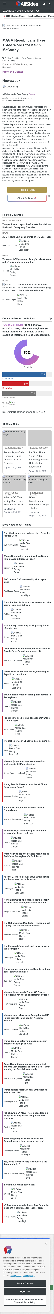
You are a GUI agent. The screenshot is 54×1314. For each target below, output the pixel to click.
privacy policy (16, 1275)
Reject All (25, 1291)
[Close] (46, 1243)
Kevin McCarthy (8, 60)
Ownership (38, 1238)
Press (28, 1238)
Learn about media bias (12, 100)
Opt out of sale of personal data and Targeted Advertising (24, 1301)
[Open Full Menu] (4, 4)
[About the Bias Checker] (49, 196)
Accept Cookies (25, 1283)
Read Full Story (27, 189)
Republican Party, (19, 58)
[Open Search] (50, 3)
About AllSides (17, 1238)
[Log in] (44, 3)
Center (32, 94)
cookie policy (28, 1275)
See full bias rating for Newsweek (16, 98)
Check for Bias (25, 198)
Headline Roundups (37, 15)
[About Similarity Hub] (50, 318)
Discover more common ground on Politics (22, 411)
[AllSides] (27, 4)
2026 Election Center (15, 15)
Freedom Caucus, (34, 58)
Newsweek (6, 67)
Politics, (8, 58)
